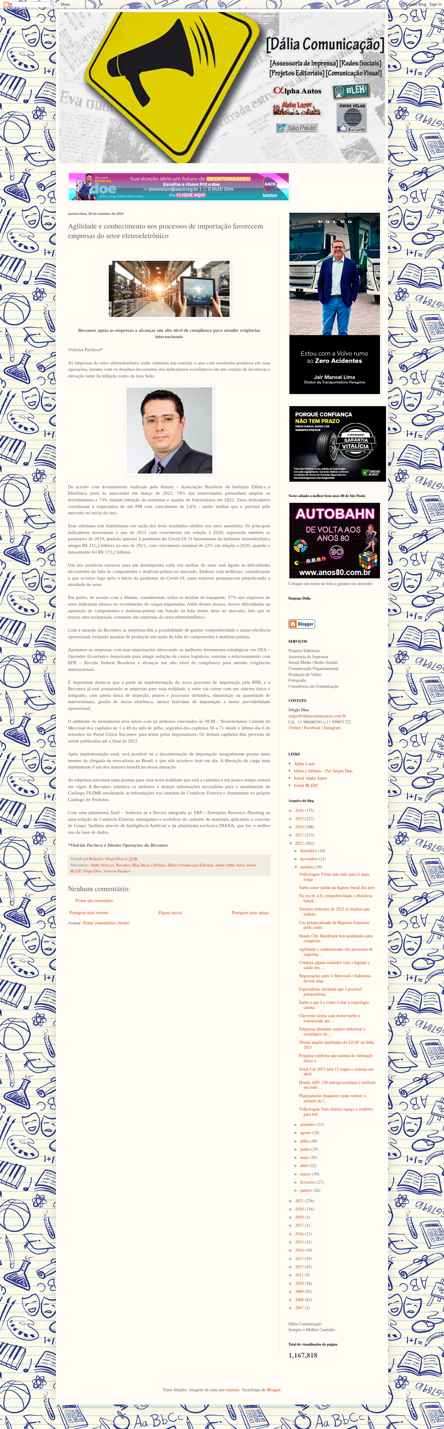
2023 (300, 835)
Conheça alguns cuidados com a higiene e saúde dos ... (334, 964)
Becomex (123, 865)
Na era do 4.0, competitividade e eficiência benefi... (335, 898)
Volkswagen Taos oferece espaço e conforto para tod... (336, 1111)
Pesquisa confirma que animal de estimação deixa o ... (336, 1057)
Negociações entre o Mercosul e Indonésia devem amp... (335, 978)
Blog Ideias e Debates (149, 865)
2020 (300, 1209)
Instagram (332, 727)
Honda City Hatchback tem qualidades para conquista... (336, 938)
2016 (300, 1234)
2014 (300, 1250)
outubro (307, 867)
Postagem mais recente (88, 912)
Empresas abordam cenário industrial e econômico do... (332, 1031)
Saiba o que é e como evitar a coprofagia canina (334, 1004)
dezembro (309, 850)
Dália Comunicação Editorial (191, 865)
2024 (300, 826)
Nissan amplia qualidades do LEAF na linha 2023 (336, 1044)
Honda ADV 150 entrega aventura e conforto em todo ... (337, 1084)
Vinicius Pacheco (116, 871)
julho (305, 1141)
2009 (300, 1291)
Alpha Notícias (102, 865)
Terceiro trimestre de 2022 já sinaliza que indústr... (334, 911)
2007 (300, 1308)
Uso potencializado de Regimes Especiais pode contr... (334, 925)
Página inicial (170, 912)
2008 (300, 1299)
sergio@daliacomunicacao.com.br (317, 716)
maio (305, 1157)
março (306, 1174)
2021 (300, 1201)
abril (304, 1165)
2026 (300, 810)
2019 (300, 1217)
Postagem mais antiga (250, 912)
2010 (300, 1283)
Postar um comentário (94, 900)
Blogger (273, 1389)
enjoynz (232, 1389)
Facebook (312, 727)
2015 (300, 1242)
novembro (309, 859)
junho (305, 1149)
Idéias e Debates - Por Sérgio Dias (323, 771)
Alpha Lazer (304, 763)
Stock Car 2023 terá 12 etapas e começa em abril (336, 1071)
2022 (300, 843)
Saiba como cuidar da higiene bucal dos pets (337, 887)
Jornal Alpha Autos (230, 865)
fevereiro (308, 1182)
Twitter (294, 727)
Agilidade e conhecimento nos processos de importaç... (336, 951)
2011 (300, 1275)
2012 (300, 1266)
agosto (306, 1132)
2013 (300, 1258)
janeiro (306, 1190)
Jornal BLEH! (306, 785)
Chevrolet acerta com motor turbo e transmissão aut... (329, 1018)
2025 (300, 818)
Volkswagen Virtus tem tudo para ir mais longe (334, 876)
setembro (308, 1124)
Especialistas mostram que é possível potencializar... (330, 991)
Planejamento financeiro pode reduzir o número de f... (332, 1098)
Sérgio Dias (92, 871)
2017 (300, 1225)
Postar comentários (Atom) (106, 923)
